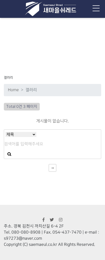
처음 (52, 168)
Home (13, 90)
